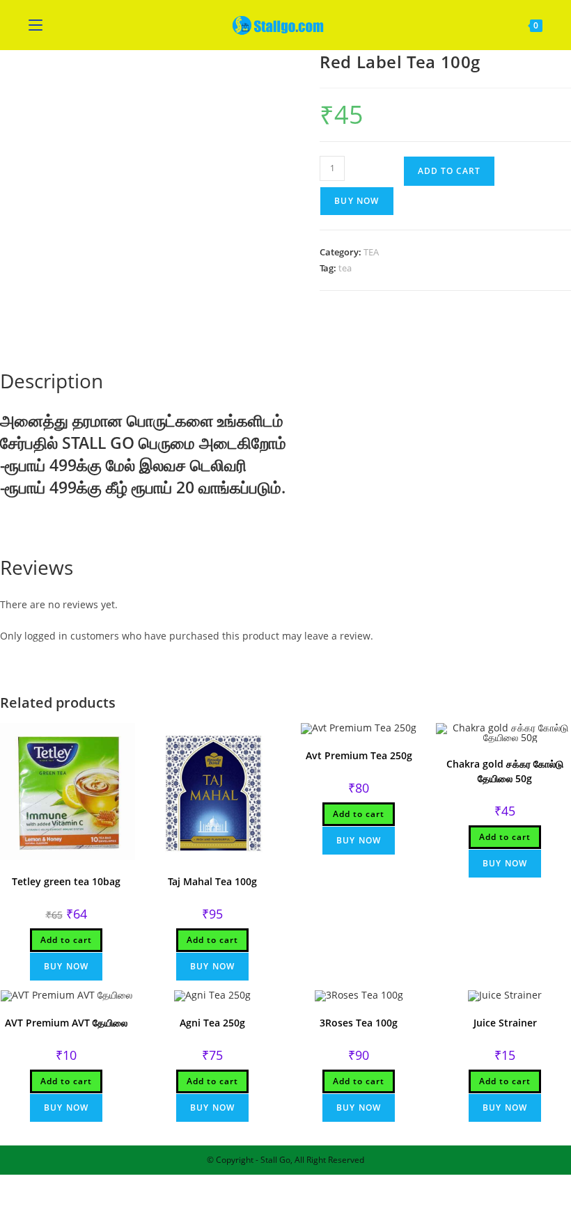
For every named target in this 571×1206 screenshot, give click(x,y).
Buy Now (356, 201)
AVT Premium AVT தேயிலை (66, 1022)
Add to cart (449, 171)
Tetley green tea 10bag (66, 881)
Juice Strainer (505, 1022)
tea (345, 268)
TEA (371, 252)
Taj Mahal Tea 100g (212, 881)
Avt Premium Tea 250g (359, 755)
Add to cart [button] (66, 940)
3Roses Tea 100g (359, 1022)
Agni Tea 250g (212, 1022)
